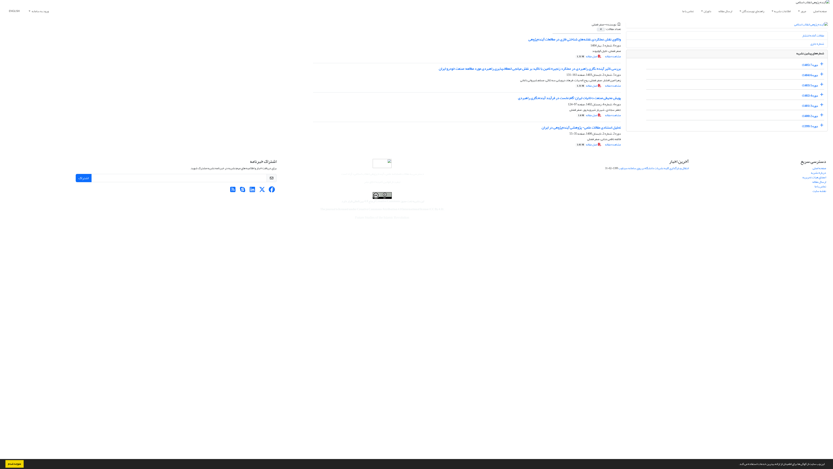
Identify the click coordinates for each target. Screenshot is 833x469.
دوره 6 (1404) (810, 75)
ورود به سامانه (40, 11)
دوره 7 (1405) (810, 65)
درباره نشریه (818, 173)
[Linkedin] (252, 191)
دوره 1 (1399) (810, 126)
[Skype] (242, 191)
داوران (707, 11)
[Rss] (233, 191)
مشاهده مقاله (613, 56)
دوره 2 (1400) (810, 116)
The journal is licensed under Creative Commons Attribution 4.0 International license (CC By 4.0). (382, 209)
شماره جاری (817, 44)
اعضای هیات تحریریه (814, 177)
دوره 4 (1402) (810, 96)
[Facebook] (272, 191)
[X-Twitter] (262, 191)
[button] (737, 464)
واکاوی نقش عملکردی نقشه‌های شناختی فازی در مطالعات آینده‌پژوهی (574, 39)
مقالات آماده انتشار (813, 35)
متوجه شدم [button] (14, 463)
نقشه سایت (819, 191)
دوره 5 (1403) (810, 85)
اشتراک (84, 178)
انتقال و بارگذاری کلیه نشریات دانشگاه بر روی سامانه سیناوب (653, 168)
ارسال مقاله (725, 11)
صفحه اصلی (820, 11)
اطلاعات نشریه (782, 11)
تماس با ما (688, 11)
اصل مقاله (587, 56)
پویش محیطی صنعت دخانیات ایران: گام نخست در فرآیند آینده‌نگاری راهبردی (569, 98)
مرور (803, 11)
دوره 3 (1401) (810, 106)
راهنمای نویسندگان (753, 11)
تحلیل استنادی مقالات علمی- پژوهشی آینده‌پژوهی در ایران (581, 127)
